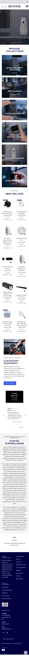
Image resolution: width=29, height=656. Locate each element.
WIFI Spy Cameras (6, 598)
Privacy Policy (19, 573)
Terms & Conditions (21, 567)
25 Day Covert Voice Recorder (7, 267)
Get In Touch (10, 383)
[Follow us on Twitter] (7, 632)
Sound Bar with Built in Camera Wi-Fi (21, 296)
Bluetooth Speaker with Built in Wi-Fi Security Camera (7, 293)
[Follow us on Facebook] (3, 632)
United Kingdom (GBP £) (8, 639)
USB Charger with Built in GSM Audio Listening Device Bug (21, 323)
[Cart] (26, 6)
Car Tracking (5, 587)
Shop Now (9, 33)
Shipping (18, 570)
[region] (14, 415)
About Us (18, 559)
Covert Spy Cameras (7, 590)
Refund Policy (19, 578)
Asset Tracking (5, 595)
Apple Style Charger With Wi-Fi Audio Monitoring (7, 323)
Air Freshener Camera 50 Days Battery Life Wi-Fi (7, 240)
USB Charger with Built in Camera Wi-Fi (7, 212)
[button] (4, 415)
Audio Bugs (4, 593)
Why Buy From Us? (20, 564)
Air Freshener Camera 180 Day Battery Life (21, 268)
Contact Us (19, 562)
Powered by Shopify (17, 643)
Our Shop (18, 576)
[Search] (5, 6)
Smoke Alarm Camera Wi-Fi (21, 239)
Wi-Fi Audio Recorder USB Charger (21, 212)
